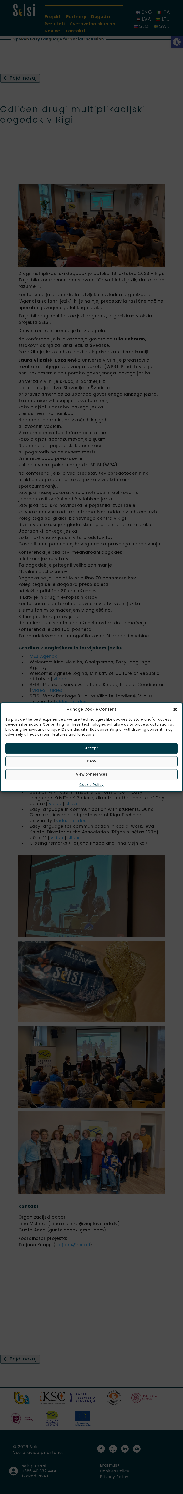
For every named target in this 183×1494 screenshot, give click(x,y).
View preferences (91, 774)
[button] (175, 709)
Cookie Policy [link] (91, 784)
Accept (91, 748)
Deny (91, 761)
